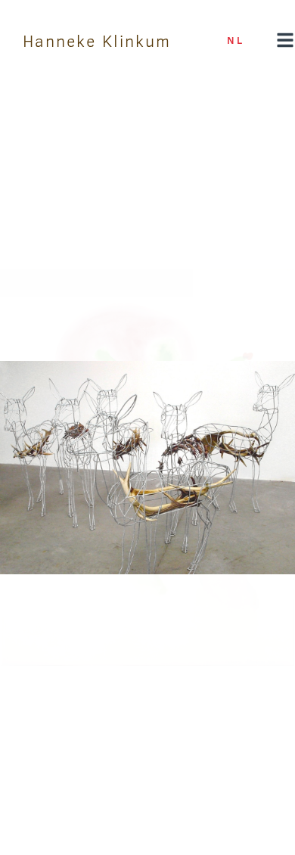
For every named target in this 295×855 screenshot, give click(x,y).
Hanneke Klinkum (97, 40)
